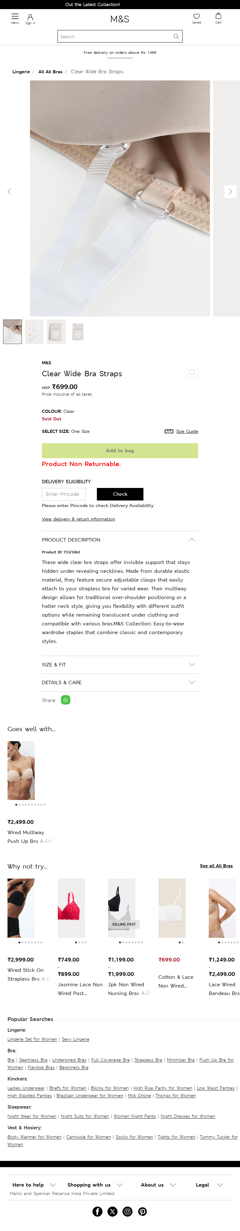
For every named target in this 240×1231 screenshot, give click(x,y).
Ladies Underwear (26, 1088)
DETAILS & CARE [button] (62, 682)
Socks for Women (134, 1137)
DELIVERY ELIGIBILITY (66, 481)
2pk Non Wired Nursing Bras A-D (129, 989)
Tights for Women (176, 1137)
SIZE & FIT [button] (54, 664)
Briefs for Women (67, 1088)
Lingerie (21, 71)
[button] (230, 191)
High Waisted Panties (30, 1095)
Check (120, 494)
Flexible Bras (41, 1067)
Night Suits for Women (85, 1116)
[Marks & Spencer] (120, 23)
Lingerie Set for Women (32, 1039)
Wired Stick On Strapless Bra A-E (29, 974)
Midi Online (139, 1095)
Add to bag (120, 450)
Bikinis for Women (110, 1088)
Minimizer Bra (181, 1060)
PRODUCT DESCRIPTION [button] (71, 539)
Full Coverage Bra (110, 1060)
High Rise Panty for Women (162, 1088)
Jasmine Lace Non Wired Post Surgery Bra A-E (80, 989)
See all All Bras (216, 866)
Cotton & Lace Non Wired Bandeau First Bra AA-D (180, 982)
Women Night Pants (135, 1116)
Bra (11, 1060)
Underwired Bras (69, 1060)
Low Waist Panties (216, 1088)
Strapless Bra (148, 1060)
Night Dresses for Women (188, 1116)
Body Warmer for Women (35, 1137)
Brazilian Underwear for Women (90, 1095)
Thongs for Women (176, 1095)
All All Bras (50, 71)
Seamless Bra (33, 1060)
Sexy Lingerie (75, 1039)
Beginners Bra (73, 1067)
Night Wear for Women (32, 1116)
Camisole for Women (88, 1137)
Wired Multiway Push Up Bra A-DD (30, 836)
